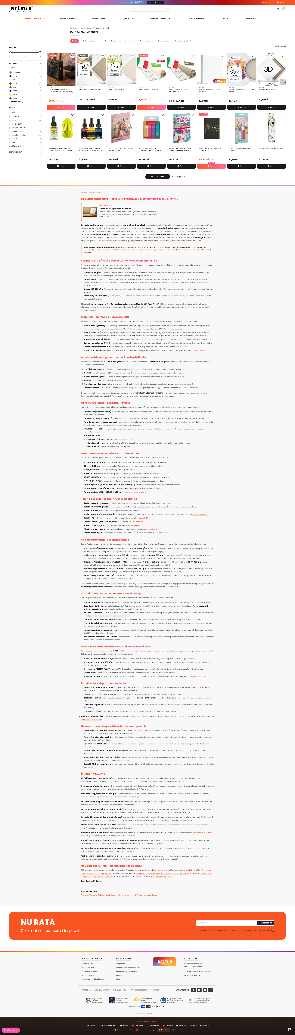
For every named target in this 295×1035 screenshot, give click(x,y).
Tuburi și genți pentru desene (184, 41)
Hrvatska (168, 1026)
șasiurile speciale (136, 521)
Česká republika (109, 1026)
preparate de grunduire (102, 876)
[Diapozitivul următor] (103, 69)
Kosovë (176, 1030)
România (163, 1030)
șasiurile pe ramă (163, 503)
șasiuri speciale (105, 873)
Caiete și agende (128, 41)
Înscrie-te (280, 2)
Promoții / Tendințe (33, 18)
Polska (124, 1026)
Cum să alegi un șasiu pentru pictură (115, 209)
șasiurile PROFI (135, 525)
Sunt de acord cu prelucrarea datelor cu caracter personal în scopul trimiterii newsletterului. (233, 930)
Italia (193, 1026)
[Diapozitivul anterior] (79, 69)
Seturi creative (163, 41)
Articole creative (195, 18)
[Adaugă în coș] (61, 107)
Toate (74, 41)
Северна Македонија (145, 1030)
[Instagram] (199, 990)
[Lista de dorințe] (278, 9)
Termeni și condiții (89, 975)
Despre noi (120, 964)
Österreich (137, 1026)
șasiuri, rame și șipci (179, 873)
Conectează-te (266, 2)
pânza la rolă (200, 350)
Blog (118, 979)
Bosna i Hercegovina (123, 1030)
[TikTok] (210, 990)
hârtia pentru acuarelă (202, 832)
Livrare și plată (87, 964)
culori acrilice (206, 873)
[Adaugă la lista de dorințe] (72, 56)
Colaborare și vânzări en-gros (128, 968)
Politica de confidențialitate (93, 979)
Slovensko (92, 1026)
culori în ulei (86, 876)
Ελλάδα (204, 1026)
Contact (119, 975)
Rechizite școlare (146, 41)
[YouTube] (205, 990)
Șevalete (128, 18)
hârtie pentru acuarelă (196, 676)
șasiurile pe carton (200, 514)
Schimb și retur (88, 968)
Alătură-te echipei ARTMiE (126, 971)
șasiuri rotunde (92, 873)
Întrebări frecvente (89, 971)
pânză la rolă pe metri (160, 873)
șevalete (168, 876)
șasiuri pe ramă (163, 870)
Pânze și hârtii (99, 18)
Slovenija (181, 1026)
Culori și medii (67, 18)
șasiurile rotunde (138, 492)
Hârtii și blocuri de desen (91, 41)
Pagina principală (77, 28)
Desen (225, 18)
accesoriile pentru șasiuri (91, 719)
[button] (280, 46)
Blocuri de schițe (111, 41)
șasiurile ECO (181, 346)
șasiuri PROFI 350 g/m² (195, 870)
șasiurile (163, 533)
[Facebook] (193, 990)
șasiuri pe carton (143, 873)
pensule (158, 876)
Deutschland (153, 1026)
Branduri (250, 18)
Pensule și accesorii (160, 18)
